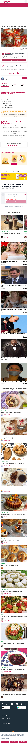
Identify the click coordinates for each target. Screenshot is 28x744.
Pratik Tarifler (4, 5)
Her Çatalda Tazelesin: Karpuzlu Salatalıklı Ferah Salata (14, 617)
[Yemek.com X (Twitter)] (17, 704)
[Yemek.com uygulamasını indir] (6, 707)
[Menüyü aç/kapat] (1, 1)
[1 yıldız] (8, 146)
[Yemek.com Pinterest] (25, 704)
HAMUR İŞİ (3, 563)
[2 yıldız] (11, 146)
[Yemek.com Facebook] (21, 704)
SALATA (2, 614)
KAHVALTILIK (3, 410)
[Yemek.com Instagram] (2, 704)
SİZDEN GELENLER (4, 231)
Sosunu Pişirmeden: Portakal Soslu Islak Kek (13, 514)
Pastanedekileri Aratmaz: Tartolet (10, 540)
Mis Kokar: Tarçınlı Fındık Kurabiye (10, 489)
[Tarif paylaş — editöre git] (14, 157)
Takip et (24, 77)
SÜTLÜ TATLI (3, 436)
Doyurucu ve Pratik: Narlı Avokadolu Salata (12, 643)
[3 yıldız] (13, 146)
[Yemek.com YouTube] (12, 704)
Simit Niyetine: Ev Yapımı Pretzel (9, 565)
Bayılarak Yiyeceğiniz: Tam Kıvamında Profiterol (14, 694)
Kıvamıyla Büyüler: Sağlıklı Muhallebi (10, 438)
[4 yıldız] (15, 146)
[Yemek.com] (7, 2)
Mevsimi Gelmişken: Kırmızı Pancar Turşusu (12, 669)
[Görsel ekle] (25, 194)
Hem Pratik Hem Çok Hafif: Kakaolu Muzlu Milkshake (10, 234)
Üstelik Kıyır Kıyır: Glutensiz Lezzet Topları (12, 463)
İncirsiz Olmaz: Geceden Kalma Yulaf (11, 412)
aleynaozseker (9, 78)
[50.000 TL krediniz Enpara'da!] (14, 176)
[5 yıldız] (17, 146)
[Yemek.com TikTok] (7, 704)
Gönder (16, 201)
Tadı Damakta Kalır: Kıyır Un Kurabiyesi (11, 591)
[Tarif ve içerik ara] (21, 1)
